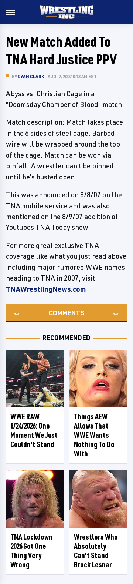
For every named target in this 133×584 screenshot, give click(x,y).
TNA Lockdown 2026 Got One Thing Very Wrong (31, 550)
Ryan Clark (31, 76)
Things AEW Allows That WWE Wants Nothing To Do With (94, 435)
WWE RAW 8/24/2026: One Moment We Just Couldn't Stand (34, 430)
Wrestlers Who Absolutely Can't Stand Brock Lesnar (96, 550)
